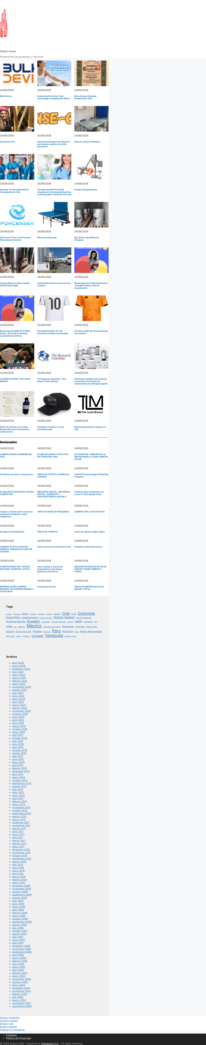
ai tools (9, 614)
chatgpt (56, 614)
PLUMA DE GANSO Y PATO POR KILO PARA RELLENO (52, 455)
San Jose (10, 636)
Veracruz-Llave (70, 636)
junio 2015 (18, 759)
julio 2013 (17, 789)
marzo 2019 (19, 726)
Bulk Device (6, 96)
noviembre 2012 (21, 807)
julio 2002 (18, 997)
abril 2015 (17, 765)
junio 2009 (18, 903)
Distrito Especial (45, 618)
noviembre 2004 (21, 979)
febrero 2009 (19, 912)
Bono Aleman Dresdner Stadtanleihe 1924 (85, 97)
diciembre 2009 (21, 885)
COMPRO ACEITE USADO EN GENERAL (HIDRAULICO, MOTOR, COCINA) (16, 549)
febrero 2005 (19, 973)
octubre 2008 (20, 918)
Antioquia (16, 614)
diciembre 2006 (21, 945)
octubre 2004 (20, 982)
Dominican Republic (16, 621)
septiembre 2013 (21, 783)
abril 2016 (17, 747)
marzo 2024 (19, 705)
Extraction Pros (7, 141)
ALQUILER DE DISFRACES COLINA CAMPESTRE (17, 493)
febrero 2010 (19, 879)
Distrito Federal (64, 617)
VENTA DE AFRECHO (47, 531)
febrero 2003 (19, 994)
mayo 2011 (18, 834)
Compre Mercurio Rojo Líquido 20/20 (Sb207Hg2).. (14, 284)
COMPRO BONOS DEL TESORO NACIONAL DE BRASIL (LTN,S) (15, 567)
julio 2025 (18, 671)
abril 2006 (18, 954)
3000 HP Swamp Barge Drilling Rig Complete (91, 475)
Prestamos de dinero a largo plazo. (16, 474)
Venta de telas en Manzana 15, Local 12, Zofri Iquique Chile (89, 493)
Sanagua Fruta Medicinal (12, 531)
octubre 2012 (19, 810)
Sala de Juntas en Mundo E (87, 141)
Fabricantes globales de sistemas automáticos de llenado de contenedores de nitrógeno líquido (91, 381)
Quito (77, 632)
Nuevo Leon (91, 626)
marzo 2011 (18, 840)
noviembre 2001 (21, 1003)
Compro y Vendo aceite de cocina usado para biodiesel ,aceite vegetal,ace (16, 514)
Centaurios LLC (50, 1043)
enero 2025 (18, 683)
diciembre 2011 (20, 822)
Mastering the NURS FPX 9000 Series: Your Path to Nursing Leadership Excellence (15, 333)
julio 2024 (18, 692)
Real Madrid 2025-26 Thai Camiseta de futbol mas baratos (52, 332)
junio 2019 (18, 723)
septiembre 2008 (22, 921)
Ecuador (33, 621)
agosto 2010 (19, 861)
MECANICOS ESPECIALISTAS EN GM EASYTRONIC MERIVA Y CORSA (90, 569)
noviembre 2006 (21, 948)
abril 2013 (17, 798)
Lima (9, 626)
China (73, 614)
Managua (21, 627)
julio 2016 (17, 741)
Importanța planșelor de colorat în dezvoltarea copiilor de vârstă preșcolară (53, 144)
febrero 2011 (19, 843)
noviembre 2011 (21, 825)
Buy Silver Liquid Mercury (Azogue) (86, 238)
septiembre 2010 (21, 858)
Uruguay (38, 636)
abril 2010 (17, 873)
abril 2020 (18, 720)
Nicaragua (80, 626)
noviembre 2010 (21, 852)
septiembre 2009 (22, 894)
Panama (37, 631)
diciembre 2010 (21, 849)
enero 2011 (18, 846)
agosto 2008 (19, 924)
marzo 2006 (19, 957)
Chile (66, 613)
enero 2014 (18, 777)
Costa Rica (13, 617)
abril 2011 (17, 837)
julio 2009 (18, 900)
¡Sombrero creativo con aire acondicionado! (50, 428)
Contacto (11, 1035)
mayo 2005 (18, 967)
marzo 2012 (19, 819)
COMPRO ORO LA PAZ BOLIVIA (89, 511)
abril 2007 (18, 942)
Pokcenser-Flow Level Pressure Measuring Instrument (15, 238)
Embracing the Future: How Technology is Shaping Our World (53, 97)
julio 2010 (17, 864)
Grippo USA (7, 1023)
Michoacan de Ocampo (52, 627)
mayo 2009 (18, 906)
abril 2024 (18, 701)
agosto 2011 (19, 828)
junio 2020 (18, 717)
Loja (15, 627)
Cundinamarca (30, 617)
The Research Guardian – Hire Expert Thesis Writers (51, 380)
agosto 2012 (19, 816)
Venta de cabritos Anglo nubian (89, 531)
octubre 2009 (20, 891)
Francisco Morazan (59, 622)
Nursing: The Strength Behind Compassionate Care (14, 190)
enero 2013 (18, 804)
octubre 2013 (19, 780)
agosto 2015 (19, 753)
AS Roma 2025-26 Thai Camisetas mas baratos (91, 332)
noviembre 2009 (21, 888)
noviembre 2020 (21, 711)
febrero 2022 (19, 708)
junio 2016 (18, 744)
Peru (56, 630)
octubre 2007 (20, 930)
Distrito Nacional (83, 618)
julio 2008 (18, 927)
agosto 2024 (19, 689)
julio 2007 (17, 936)
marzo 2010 (19, 876)
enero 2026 (18, 665)
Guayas (70, 622)
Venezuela (54, 635)
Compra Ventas (9, 1020)
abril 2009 (18, 909)
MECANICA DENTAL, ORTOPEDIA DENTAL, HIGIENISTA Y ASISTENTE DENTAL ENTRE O (53, 494)
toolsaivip (26, 636)
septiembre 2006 (22, 951)
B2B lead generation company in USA (90, 428)
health (78, 621)
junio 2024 (18, 695)
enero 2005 (18, 976)
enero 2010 (18, 882)
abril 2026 (18, 662)
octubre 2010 (19, 855)
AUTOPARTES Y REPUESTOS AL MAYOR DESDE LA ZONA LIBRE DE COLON (91, 456)
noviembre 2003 (21, 991)
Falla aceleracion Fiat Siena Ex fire (54, 547)
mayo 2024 (18, 698)
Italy (95, 622)
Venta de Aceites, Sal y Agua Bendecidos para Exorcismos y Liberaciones (15, 429)
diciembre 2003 (21, 988)
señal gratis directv (46, 586)
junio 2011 (17, 831)
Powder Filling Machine (85, 189)
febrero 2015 (19, 768)
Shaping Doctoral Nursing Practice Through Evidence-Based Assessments (91, 285)
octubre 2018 (19, 729)
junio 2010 (18, 867)
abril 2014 (17, 774)
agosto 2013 (19, 786)
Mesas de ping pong (46, 237)
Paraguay (47, 632)
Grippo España (8, 1026)
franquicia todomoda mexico (88, 547)
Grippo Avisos (8, 51)
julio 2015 (17, 756)
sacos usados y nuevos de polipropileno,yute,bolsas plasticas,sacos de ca (49, 569)
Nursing (10, 631)
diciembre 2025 (21, 668)
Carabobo (41, 614)
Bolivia (25, 614)
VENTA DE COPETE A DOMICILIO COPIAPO (53, 475)
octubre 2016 (19, 738)
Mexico (34, 625)
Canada (33, 614)
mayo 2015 (18, 762)
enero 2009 (18, 915)
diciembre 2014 (21, 771)
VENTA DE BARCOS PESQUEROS (53, 511)
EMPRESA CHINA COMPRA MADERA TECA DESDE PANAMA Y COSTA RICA (17, 589)
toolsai (18, 636)
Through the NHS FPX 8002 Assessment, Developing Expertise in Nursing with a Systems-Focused (54, 192)
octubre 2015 (19, 750)
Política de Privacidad (18, 1038)
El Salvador (45, 622)
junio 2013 (18, 792)
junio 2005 (18, 963)
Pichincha (67, 631)
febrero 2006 (19, 960)
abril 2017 (17, 735)
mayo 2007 (18, 939)
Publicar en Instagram (12, 1029)
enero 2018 (18, 732)
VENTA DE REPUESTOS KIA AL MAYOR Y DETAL (89, 587)
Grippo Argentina (10, 1017)
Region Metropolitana (91, 631)
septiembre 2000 (22, 1006)
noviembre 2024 (21, 686)
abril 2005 (18, 970)
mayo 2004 (18, 985)
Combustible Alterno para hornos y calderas (54, 284)
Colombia (86, 613)
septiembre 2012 (21, 813)
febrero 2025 (19, 680)
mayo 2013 (18, 795)
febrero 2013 (19, 801)
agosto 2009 (19, 897)
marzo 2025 (19, 677)
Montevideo (68, 626)
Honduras (88, 622)
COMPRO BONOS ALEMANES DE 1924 (16, 455)
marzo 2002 (19, 1000)
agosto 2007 (19, 933)
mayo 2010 (18, 870)
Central (49, 614)
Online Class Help (23, 631)
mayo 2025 (18, 674)
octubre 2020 (20, 714)
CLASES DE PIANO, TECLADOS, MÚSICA (15, 380)
